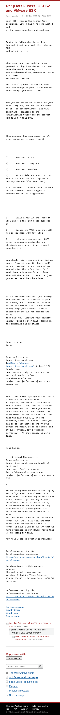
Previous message (15, 607)
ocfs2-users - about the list (23, 682)
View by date (12, 613)
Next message (13, 616)
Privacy (35, 709)
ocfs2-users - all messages (23, 677)
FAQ (14, 709)
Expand (13, 686)
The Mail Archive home (21, 673)
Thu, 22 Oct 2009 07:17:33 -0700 (36, 16)
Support (24, 709)
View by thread (13, 610)
